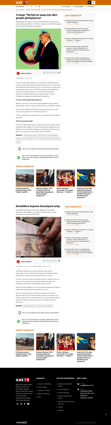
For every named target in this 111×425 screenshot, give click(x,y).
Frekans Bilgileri (79, 6)
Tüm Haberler (66, 6)
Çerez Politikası (63, 393)
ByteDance (42, 135)
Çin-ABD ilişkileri (52, 135)
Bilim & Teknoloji (44, 394)
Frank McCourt (31, 139)
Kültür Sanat (42, 387)
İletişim (61, 410)
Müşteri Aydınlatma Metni (65, 397)
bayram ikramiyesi (29, 306)
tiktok (18, 142)
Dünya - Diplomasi (31, 10)
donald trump (21, 139)
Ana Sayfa (21, 10)
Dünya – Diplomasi (44, 384)
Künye (60, 407)
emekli (39, 306)
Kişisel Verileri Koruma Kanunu (66, 403)
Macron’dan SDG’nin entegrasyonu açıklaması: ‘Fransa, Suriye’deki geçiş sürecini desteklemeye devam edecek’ (79, 60)
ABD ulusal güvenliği (30, 135)
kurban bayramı (48, 306)
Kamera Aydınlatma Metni (65, 385)
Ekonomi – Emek (44, 390)
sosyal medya (42, 139)
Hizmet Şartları (63, 389)
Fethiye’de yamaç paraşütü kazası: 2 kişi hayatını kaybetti (79, 22)
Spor (39, 397)
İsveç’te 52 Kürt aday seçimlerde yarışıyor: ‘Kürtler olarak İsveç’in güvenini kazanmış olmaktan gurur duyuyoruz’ (78, 50)
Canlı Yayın (91, 6)
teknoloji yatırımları (54, 139)
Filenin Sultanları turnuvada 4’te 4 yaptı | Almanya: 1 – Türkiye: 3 (79, 40)
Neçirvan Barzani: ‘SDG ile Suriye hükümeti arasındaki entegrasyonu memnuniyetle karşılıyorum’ (78, 31)
